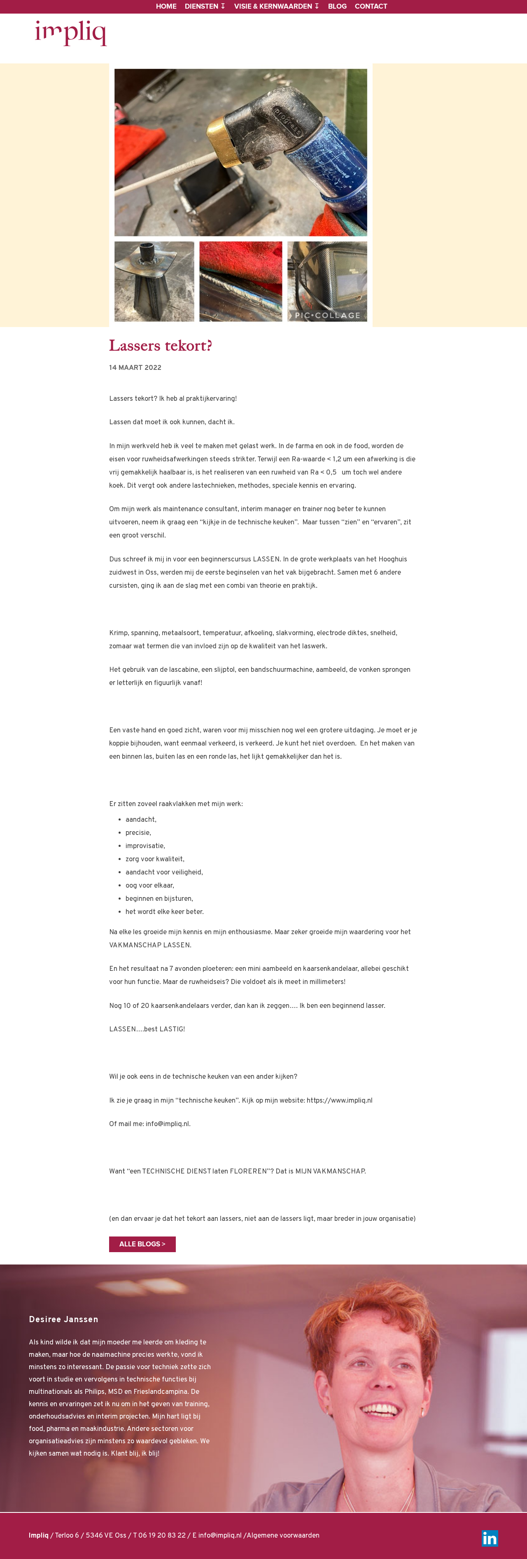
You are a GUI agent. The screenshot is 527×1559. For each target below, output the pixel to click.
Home (166, 6)
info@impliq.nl (220, 1535)
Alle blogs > (142, 1244)
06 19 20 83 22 (162, 1535)
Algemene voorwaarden (283, 1535)
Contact (371, 6)
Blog (337, 6)
